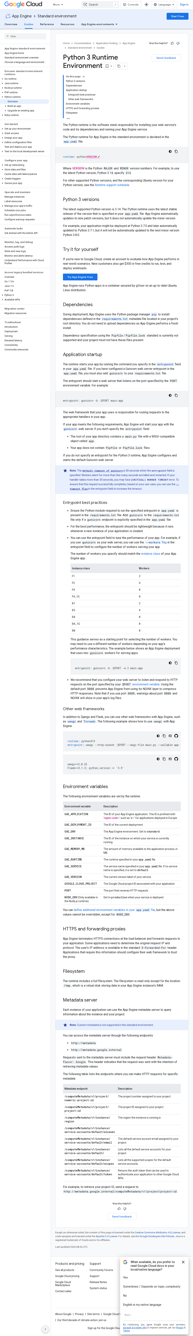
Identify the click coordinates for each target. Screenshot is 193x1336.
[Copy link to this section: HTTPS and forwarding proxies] (129, 929)
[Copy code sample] (176, 151)
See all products (64, 1270)
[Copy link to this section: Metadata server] (101, 1000)
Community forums (101, 1270)
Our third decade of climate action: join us (81, 1320)
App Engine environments (97, 24)
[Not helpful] (178, 43)
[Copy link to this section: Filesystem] (88, 971)
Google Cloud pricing (67, 1276)
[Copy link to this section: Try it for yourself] (103, 249)
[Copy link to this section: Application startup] (106, 355)
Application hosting (107, 43)
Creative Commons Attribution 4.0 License (157, 1232)
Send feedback (166, 58)
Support (94, 1276)
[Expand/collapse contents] (83, 76)
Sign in (184, 4)
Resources (67, 24)
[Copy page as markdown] (119, 66)
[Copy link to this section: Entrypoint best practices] (111, 503)
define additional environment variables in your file (114, 910)
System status (98, 1288)
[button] (24, 79)
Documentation (82, 43)
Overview (11, 24)
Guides (28, 24)
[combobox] (100, 4)
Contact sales (63, 1291)
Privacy (79, 1314)
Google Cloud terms (115, 1314)
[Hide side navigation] (45, 1329)
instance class (150, 554)
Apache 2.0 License (106, 1236)
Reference (47, 24)
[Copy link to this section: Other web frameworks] (108, 709)
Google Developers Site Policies (156, 1236)
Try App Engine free (80, 277)
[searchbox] (25, 36)
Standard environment (57, 16)
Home (66, 43)
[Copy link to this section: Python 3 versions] (103, 200)
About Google (63, 1314)
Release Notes (98, 1282)
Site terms (93, 1314)
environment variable (146, 684)
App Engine (22, 16)
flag (156, 542)
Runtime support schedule (112, 185)
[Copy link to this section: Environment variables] (112, 787)
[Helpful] (172, 43)
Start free (177, 16)
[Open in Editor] (170, 736)
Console (133, 4)
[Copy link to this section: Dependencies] (96, 305)
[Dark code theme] (170, 151)
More (56, 4)
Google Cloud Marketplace (63, 1284)
